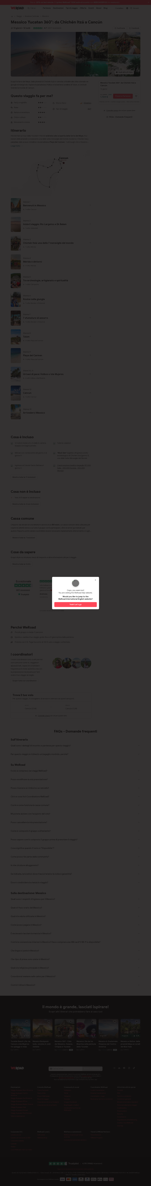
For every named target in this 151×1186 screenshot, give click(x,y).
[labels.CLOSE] (95, 580)
